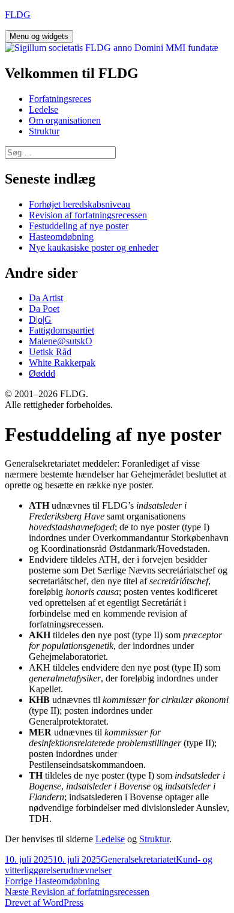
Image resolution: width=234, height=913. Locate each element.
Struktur (44, 131)
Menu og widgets (39, 36)
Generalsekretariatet (138, 859)
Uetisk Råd (50, 352)
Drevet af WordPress (44, 902)
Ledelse (43, 109)
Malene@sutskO (60, 341)
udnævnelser (88, 870)
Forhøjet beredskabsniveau (79, 204)
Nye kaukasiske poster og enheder (93, 247)
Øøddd (42, 373)
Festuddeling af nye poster (78, 226)
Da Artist (46, 298)
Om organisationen (65, 120)
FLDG (18, 15)
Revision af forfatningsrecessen (88, 215)
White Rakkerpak (62, 363)
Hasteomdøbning (61, 237)
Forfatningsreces (60, 99)
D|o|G (40, 319)
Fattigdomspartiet (61, 330)
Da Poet (44, 309)
